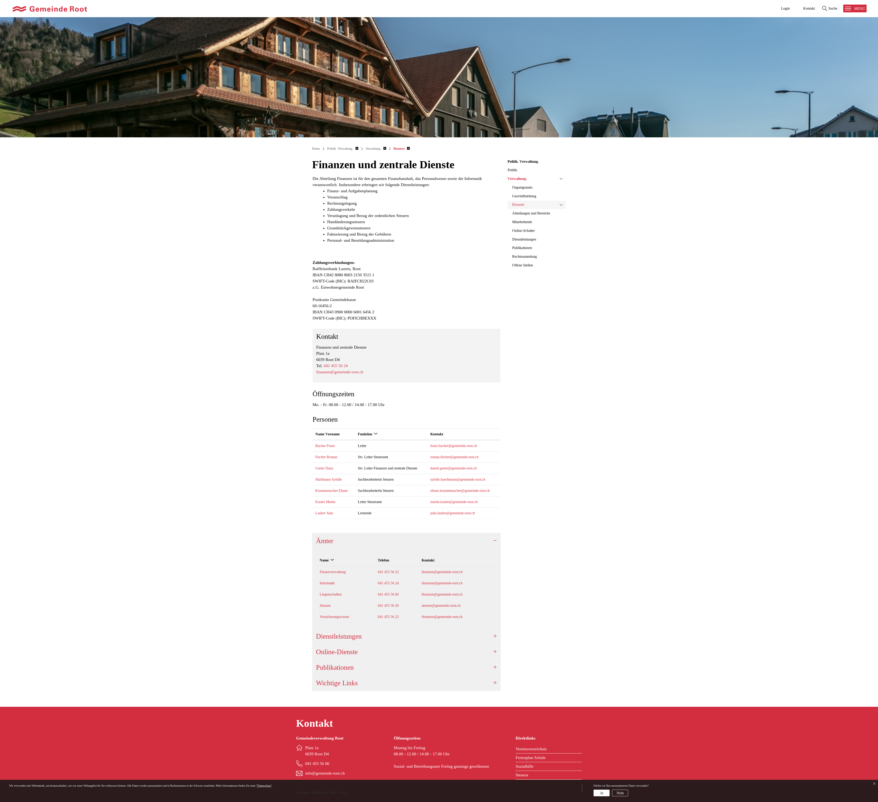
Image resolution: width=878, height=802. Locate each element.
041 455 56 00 (317, 763)
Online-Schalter (523, 231)
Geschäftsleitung (524, 196)
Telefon (383, 560)
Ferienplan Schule (531, 757)
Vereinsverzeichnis (531, 749)
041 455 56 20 (388, 605)
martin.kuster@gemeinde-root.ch (454, 502)
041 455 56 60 (388, 594)
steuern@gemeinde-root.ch (441, 605)
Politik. (513, 170)
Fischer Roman (326, 457)
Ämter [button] (324, 541)
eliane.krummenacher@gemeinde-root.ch (460, 491)
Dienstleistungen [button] (339, 636)
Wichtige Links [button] (337, 683)
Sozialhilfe (524, 766)
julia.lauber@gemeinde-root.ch (452, 513)
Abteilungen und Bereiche (531, 213)
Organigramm (522, 187)
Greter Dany (324, 468)
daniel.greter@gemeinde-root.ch (453, 468)
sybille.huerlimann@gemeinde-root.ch (457, 479)
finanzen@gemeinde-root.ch (339, 372)
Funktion (365, 434)
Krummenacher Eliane (331, 491)
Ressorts (518, 204)
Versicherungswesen (334, 617)
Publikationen (522, 248)
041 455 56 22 (388, 572)
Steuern (325, 605)
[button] (342, 148)
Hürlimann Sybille (328, 479)
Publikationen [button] (335, 667)
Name (324, 560)
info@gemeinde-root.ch (325, 773)
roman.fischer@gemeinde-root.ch (454, 457)
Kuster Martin (325, 502)
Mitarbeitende (522, 222)
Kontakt (436, 434)
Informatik (327, 583)
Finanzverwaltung (333, 572)
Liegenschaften (331, 594)
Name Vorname (327, 434)
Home (316, 148)
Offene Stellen (522, 265)
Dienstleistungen (524, 239)
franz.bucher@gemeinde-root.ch (453, 446)
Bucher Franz (325, 446)
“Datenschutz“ (264, 785)
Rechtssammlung (524, 256)
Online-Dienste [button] (337, 652)
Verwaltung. (517, 179)
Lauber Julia (324, 513)
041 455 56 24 (336, 365)
